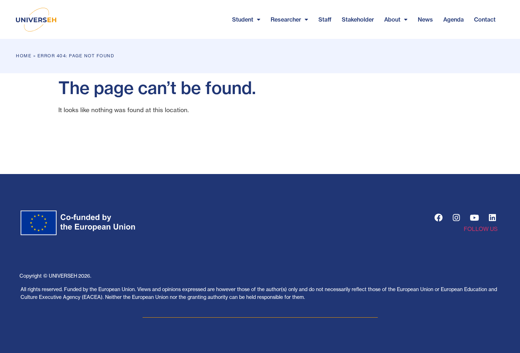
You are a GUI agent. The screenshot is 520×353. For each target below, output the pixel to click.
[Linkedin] (492, 217)
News (425, 19)
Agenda (453, 19)
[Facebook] (438, 217)
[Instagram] (456, 217)
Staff (324, 19)
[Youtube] (474, 217)
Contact (485, 19)
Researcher (286, 19)
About (392, 19)
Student (242, 19)
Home (23, 55)
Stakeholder (358, 19)
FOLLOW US (481, 228)
